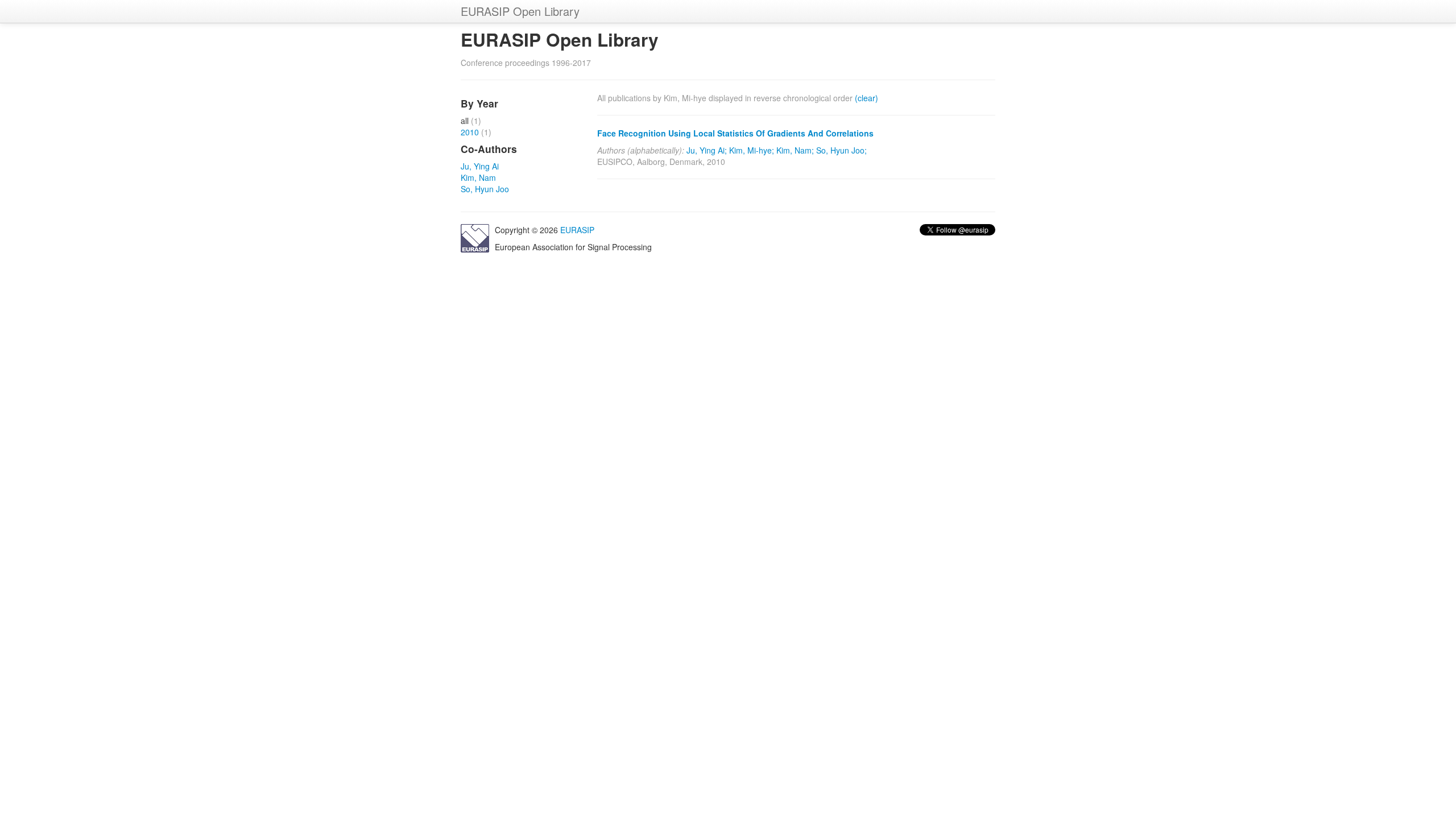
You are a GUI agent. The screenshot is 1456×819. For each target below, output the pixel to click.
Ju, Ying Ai (480, 166)
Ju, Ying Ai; (706, 150)
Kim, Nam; (795, 150)
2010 (470, 132)
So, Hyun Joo (485, 189)
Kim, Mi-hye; (751, 150)
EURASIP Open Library (520, 11)
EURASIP (577, 229)
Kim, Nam (478, 177)
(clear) (866, 98)
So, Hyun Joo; (841, 150)
